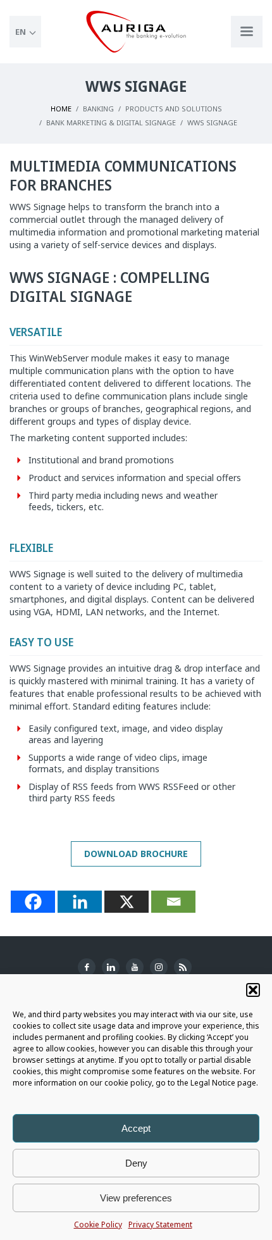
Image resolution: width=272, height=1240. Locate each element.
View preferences (136, 1198)
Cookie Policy (98, 1224)
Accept (136, 1128)
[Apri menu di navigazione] (246, 32)
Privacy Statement (160, 1224)
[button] (253, 990)
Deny (136, 1163)
